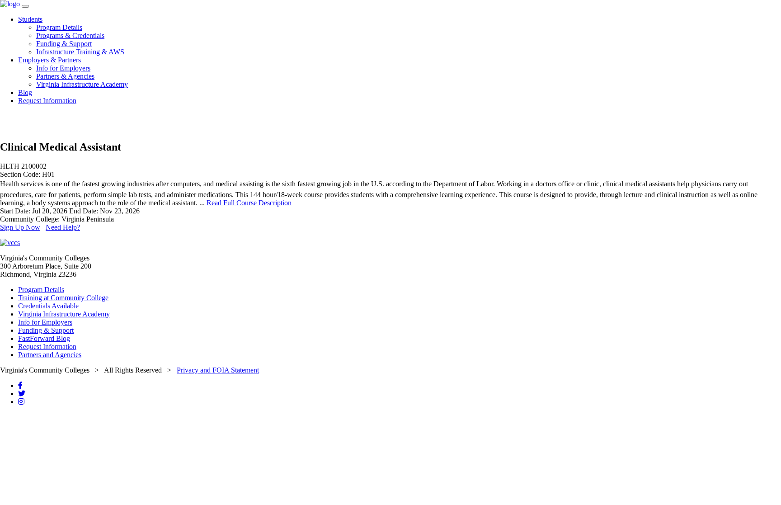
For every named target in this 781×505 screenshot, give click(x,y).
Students (30, 19)
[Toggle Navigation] (25, 6)
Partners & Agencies (65, 76)
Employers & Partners (49, 60)
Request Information (47, 100)
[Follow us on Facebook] (20, 385)
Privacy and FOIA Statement (218, 370)
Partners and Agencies (49, 355)
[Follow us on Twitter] (21, 393)
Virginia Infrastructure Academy (82, 84)
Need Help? (63, 227)
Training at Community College (63, 298)
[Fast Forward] (11, 4)
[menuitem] (399, 35)
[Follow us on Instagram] (21, 402)
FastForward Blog (44, 338)
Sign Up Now (20, 227)
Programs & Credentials (70, 35)
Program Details (59, 27)
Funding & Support (64, 43)
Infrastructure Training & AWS (80, 52)
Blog (25, 92)
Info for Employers (63, 68)
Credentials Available (48, 306)
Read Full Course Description (249, 203)
